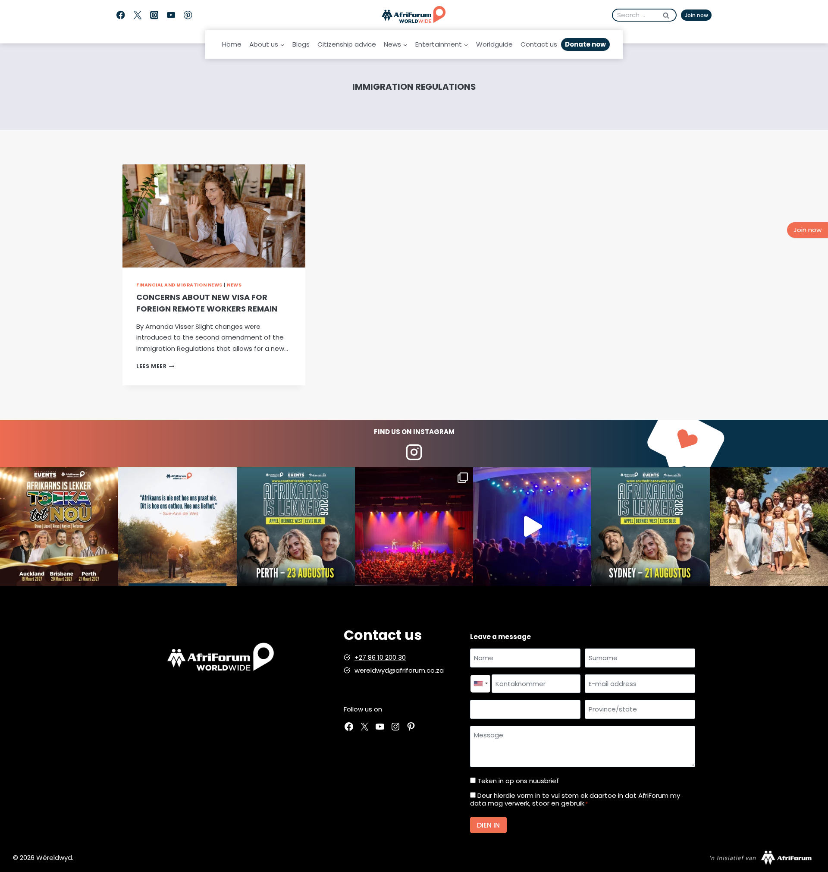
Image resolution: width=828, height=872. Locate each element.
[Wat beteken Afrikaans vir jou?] (177, 526)
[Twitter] (137, 15)
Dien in (488, 825)
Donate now (585, 44)
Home (232, 44)
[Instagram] (154, 15)
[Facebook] (120, 15)
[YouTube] (171, 15)
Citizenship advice (346, 44)
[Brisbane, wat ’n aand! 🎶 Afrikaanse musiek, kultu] (414, 526)
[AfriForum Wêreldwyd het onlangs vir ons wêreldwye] (769, 526)
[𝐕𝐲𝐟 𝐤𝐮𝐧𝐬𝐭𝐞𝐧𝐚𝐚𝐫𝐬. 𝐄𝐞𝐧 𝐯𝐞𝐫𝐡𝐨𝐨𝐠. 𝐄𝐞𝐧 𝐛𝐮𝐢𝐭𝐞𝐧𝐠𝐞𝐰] (59, 526)
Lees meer (155, 366)
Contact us (539, 44)
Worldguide (494, 44)
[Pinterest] (187, 15)
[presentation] (213, 216)
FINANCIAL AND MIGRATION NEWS (179, 285)
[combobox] (480, 684)
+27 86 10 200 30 (380, 657)
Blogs (301, 44)
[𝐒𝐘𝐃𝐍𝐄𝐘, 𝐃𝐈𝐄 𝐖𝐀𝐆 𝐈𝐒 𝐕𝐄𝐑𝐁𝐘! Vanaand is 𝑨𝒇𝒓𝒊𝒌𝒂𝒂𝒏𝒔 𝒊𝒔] (650, 526)
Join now (696, 15)
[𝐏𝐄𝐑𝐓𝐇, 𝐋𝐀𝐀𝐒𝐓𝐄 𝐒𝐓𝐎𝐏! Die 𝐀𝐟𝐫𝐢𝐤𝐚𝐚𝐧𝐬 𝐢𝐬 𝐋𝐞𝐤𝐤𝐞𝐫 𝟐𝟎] (296, 526)
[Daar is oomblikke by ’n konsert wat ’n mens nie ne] (532, 526)
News (234, 285)
